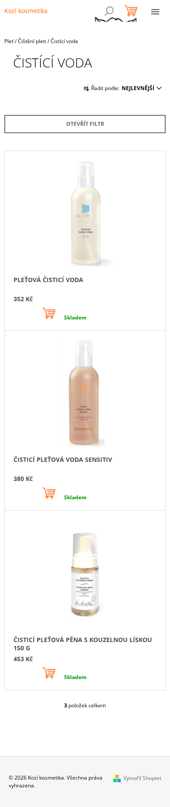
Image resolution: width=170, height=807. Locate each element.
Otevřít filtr (85, 124)
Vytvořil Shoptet (142, 778)
